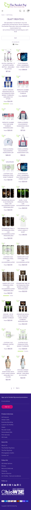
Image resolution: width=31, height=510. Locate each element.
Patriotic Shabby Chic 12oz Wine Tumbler (23, 91)
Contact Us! (5, 455)
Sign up (7, 406)
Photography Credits (8, 453)
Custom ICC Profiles (7, 424)
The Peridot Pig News (8, 448)
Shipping (4, 471)
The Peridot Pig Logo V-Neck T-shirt (23, 230)
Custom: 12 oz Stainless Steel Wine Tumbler (8, 175)
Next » (18, 388)
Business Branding (7, 422)
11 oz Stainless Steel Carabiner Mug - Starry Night (22, 65)
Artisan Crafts (5, 419)
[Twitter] (13, 485)
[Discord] (18, 485)
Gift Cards (4, 437)
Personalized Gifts (7, 432)
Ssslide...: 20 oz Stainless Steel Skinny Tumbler (8, 316)
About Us (4, 445)
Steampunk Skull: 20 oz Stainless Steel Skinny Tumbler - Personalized (23, 318)
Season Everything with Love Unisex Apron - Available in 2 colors (8, 373)
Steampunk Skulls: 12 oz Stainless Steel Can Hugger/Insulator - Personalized (8, 203)
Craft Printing (9, 14)
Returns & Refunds (7, 468)
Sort (15, 38)
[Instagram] (7, 485)
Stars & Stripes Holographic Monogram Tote (23, 150)
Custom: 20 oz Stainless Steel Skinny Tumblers (23, 344)
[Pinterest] (10, 485)
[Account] (24, 10)
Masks (3, 427)
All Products (5, 417)
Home (3, 14)
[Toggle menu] (2, 10)
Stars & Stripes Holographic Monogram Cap (8, 150)
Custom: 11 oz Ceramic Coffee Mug (8, 344)
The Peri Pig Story (7, 450)
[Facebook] (2, 485)
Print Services (6, 434)
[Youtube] (5, 485)
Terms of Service (6, 473)
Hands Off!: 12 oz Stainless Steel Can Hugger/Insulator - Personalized (8, 287)
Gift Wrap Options (7, 463)
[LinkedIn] (15, 485)
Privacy (4, 466)
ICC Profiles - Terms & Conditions (11, 476)
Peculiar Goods (6, 429)
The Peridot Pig (13, 505)
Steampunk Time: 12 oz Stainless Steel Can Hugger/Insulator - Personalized (8, 232)
